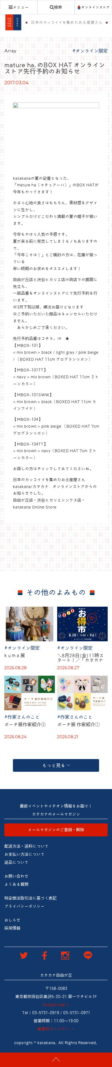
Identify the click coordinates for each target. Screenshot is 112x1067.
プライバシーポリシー (24, 906)
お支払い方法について (24, 854)
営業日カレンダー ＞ (56, 1029)
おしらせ (12, 920)
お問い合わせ (16, 876)
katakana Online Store (34, 507)
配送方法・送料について (26, 846)
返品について (16, 862)
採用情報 (12, 928)
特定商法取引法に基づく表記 (30, 898)
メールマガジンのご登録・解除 (56, 830)
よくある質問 (16, 884)
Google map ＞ (56, 1005)
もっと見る (53, 765)
